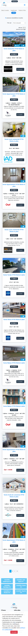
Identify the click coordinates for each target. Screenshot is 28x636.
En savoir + (20, 69)
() (21, 5)
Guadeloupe (14, 10)
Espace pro (14, 1)
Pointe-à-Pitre (22, 10)
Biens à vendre (5, 10)
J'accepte (14, 632)
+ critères (14, 12)
